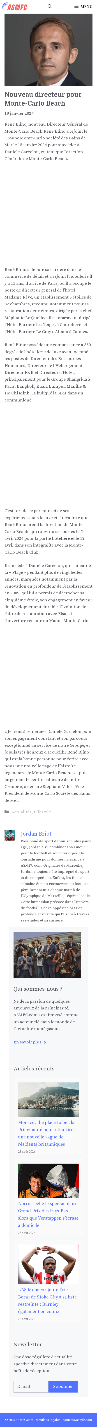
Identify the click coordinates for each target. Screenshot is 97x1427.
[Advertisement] (48, 217)
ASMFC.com (24, 1420)
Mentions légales (47, 1420)
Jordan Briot (36, 834)
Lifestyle (42, 812)
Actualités (21, 812)
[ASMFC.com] (15, 7)
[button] (50, 7)
